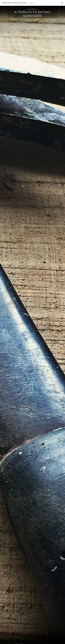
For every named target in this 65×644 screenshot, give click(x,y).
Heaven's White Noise (14, 3)
